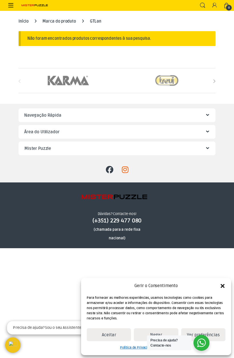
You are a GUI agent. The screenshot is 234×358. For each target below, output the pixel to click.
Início (24, 21)
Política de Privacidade (137, 347)
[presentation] (214, 81)
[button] (222, 286)
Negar (156, 334)
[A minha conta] (214, 5)
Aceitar (109, 334)
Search (202, 5)
